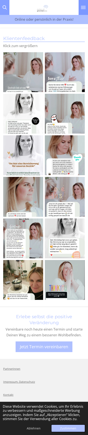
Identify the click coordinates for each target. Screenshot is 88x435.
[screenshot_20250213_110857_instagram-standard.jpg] (23, 238)
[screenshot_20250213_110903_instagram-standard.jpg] (23, 280)
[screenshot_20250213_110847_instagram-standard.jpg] (65, 197)
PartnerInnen (11, 369)
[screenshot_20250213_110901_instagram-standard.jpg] (65, 238)
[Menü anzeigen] (83, 7)
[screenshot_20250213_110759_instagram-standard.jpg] (23, 72)
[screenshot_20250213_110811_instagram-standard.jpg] (23, 113)
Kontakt (8, 395)
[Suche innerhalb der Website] (4, 7)
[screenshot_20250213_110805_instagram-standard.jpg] (65, 72)
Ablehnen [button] (34, 428)
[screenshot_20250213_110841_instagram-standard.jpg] (23, 197)
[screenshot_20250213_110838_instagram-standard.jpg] (65, 155)
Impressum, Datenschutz (19, 382)
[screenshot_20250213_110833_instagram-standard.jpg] (23, 155)
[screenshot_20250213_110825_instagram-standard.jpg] (65, 113)
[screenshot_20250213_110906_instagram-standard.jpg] (65, 280)
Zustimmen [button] (68, 428)
